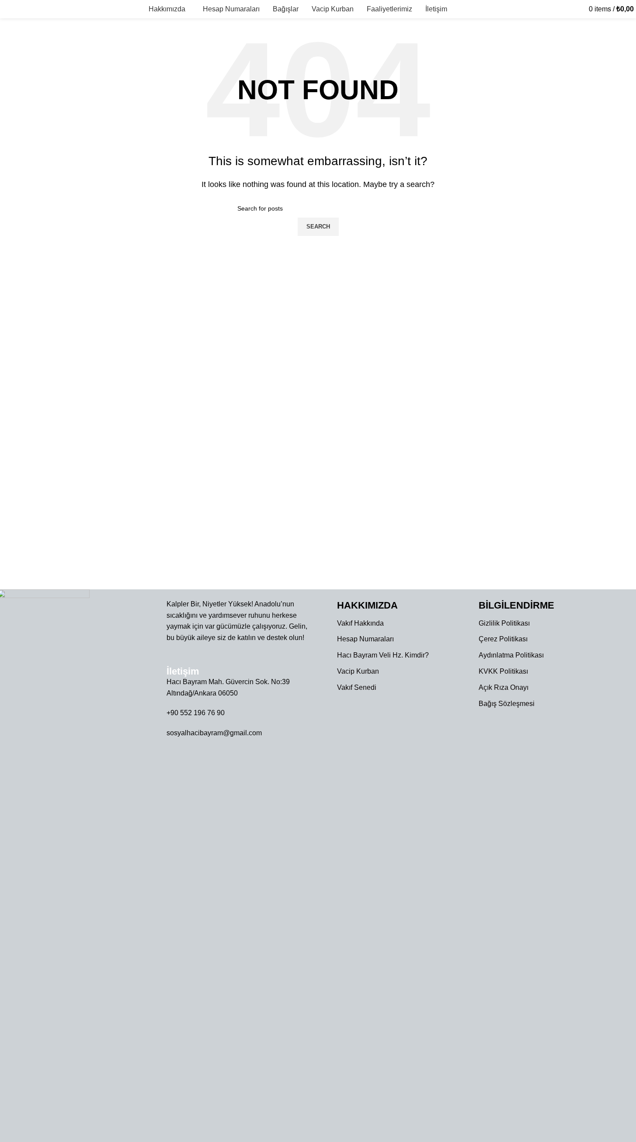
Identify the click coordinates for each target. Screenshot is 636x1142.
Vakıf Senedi (356, 687)
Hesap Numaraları (365, 639)
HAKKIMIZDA (367, 605)
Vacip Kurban (358, 671)
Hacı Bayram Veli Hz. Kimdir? (383, 655)
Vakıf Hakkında (360, 623)
